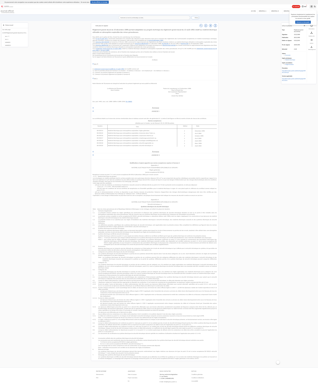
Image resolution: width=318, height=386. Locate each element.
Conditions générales (197, 374)
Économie (287, 55)
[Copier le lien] (290, 68)
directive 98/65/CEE (102, 45)
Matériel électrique (290, 60)
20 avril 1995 (105, 50)
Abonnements (100, 374)
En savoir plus (85, 2)
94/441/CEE (184, 43)
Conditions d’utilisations (197, 378)
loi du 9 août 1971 (102, 38)
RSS (97, 378)
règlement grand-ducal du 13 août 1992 (108, 48)
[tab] (311, 27)
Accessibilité (194, 381)
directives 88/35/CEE (141, 43)
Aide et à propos (132, 374)
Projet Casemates (132, 378)
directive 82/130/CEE (102, 42)
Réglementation (289, 64)
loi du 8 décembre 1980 (155, 40)
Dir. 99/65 (129, 101)
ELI (129, 381)
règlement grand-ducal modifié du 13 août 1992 (109, 69)
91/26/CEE (165, 43)
